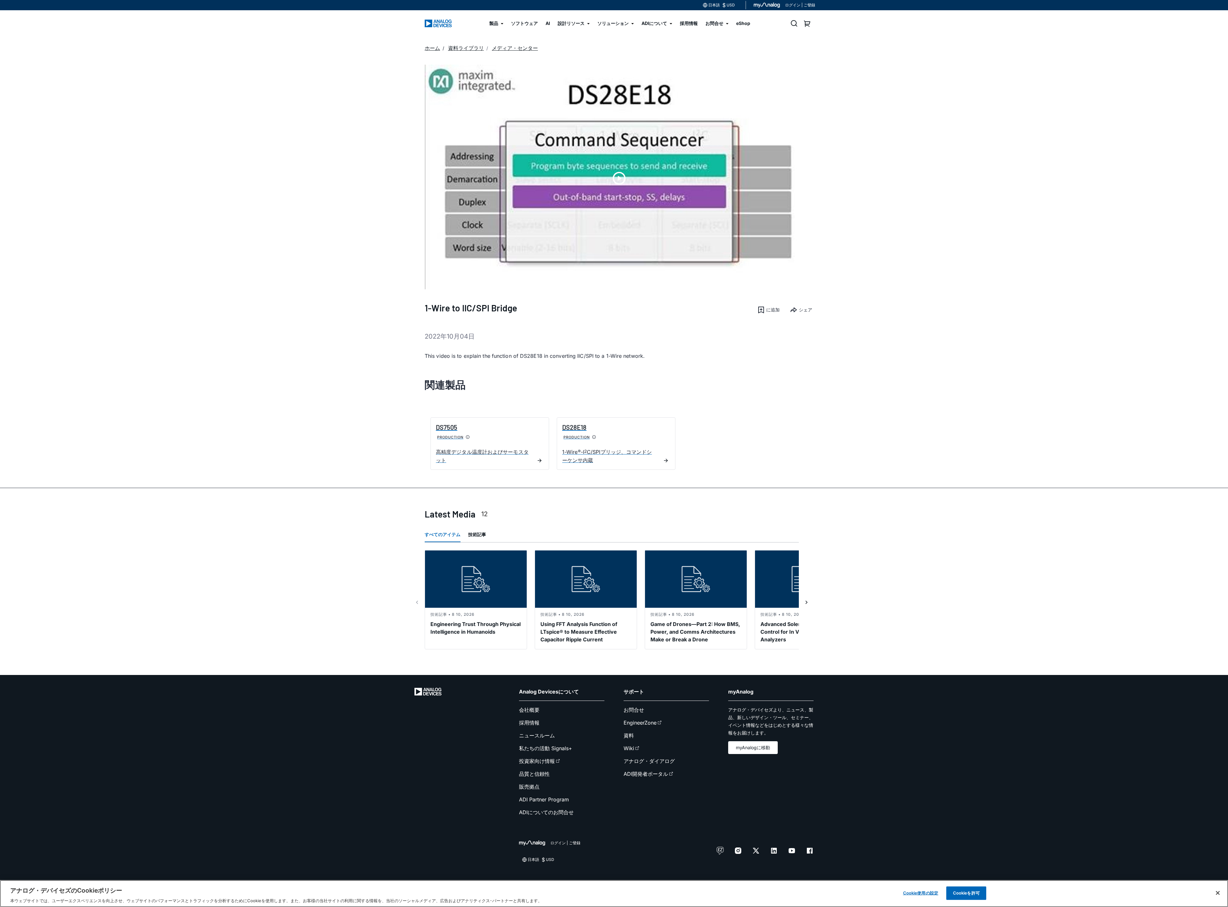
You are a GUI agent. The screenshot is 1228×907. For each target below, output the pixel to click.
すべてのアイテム (442, 534)
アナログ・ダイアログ (649, 761)
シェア (805, 309)
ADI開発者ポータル (646, 774)
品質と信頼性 (534, 774)
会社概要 (529, 710)
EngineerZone (640, 722)
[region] (614, 893)
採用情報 (529, 722)
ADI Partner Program (544, 799)
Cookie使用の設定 (920, 892)
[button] (768, 310)
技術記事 (477, 534)
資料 (629, 735)
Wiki (629, 748)
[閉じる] (1218, 893)
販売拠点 (529, 786)
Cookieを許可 (966, 892)
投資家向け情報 (537, 761)
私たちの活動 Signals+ (545, 748)
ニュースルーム (537, 735)
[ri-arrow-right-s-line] (806, 602)
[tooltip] (468, 437)
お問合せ (634, 710)
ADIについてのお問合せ (546, 812)
